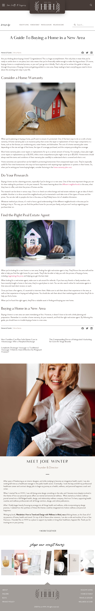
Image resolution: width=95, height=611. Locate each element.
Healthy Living (24, 25)
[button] (83, 53)
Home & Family (34, 25)
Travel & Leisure (46, 25)
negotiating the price (15, 276)
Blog (4, 598)
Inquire (5, 594)
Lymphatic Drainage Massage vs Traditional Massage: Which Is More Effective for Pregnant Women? (21, 350)
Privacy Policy (8, 602)
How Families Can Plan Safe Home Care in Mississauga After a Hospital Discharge (19, 341)
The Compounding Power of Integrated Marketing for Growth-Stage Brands (70, 341)
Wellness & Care (58, 25)
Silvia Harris (17, 53)
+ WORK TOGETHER (47, 531)
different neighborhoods (71, 184)
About (5, 590)
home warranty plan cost (63, 167)
